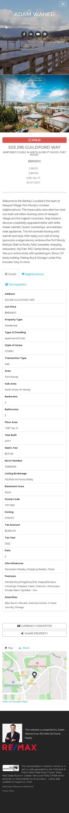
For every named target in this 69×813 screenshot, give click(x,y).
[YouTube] (38, 34)
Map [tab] (10, 648)
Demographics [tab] (17, 284)
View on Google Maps (15, 701)
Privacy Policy (8, 791)
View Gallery (35, 80)
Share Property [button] (36, 633)
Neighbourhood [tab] (34, 274)
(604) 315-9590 (53, 27)
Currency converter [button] (36, 625)
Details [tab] (12, 274)
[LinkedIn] (31, 34)
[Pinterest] (45, 34)
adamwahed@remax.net (23, 27)
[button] (4, 103)
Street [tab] (25, 648)
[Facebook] (24, 34)
